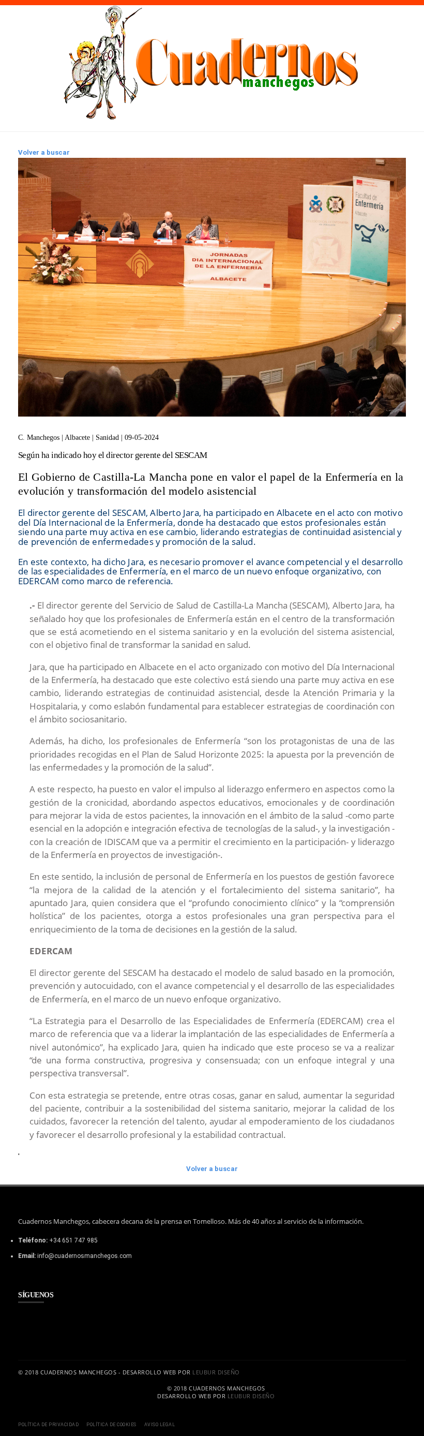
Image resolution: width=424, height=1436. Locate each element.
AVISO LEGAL (159, 1424)
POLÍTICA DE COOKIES (111, 1424)
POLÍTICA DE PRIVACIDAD (48, 1424)
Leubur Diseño (216, 1372)
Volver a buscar (44, 152)
